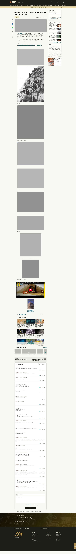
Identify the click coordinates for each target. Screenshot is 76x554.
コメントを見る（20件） (22, 314)
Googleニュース (58, 534)
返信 (40, 375)
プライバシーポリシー (35, 540)
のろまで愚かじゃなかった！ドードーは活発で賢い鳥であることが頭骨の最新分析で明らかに (53, 37)
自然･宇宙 (18, 5)
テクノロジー (27, 5)
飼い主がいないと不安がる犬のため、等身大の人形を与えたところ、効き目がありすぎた (53, 33)
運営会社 (33, 535)
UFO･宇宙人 (55, 5)
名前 (17, 494)
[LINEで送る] (12, 27)
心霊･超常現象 (45, 5)
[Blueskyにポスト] (12, 29)
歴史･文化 (22, 5)
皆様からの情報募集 (48, 535)
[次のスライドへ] (46, 352)
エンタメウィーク (58, 539)
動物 (15, 5)
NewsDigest (58, 540)
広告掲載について (48, 536)
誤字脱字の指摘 (48, 534)
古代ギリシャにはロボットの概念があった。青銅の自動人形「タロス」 (53, 25)
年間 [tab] (59, 22)
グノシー (57, 541)
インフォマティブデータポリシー (36, 541)
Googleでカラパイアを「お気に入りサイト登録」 (38, 7)
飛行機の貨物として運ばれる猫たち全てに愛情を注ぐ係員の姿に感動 (53, 29)
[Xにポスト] (12, 19)
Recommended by (40, 345)
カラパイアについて (54, 2)
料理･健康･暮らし (33, 5)
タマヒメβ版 (39, 45)
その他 (65, 5)
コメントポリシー (29, 504)
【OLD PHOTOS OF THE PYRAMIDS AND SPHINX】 (26, 45)
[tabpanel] (54, 33)
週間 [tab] (50, 22)
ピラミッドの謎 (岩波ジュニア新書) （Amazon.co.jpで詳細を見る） (30, 311)
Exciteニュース (58, 535)
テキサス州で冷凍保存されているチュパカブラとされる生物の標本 (39, 360)
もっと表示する (30, 343)
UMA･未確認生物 (39, 5)
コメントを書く (42, 364)
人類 (58, 5)
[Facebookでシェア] (12, 23)
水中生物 (61, 5)
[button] (75, 548)
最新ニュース (12, 5)
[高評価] (42, 370)
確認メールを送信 (54, 15)
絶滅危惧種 (50, 5)
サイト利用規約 (34, 536)
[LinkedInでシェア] (12, 24)
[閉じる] (61, 7)
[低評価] (44, 370)
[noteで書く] (12, 30)
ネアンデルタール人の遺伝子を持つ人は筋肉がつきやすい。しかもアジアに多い (53, 40)
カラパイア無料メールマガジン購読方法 (55, 18)
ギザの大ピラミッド (21, 33)
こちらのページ (33, 505)
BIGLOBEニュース (58, 536)
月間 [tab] (55, 22)
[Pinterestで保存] (12, 26)
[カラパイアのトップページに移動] (18, 533)
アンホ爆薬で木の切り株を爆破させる (21, 359)
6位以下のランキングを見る (57, 42)
